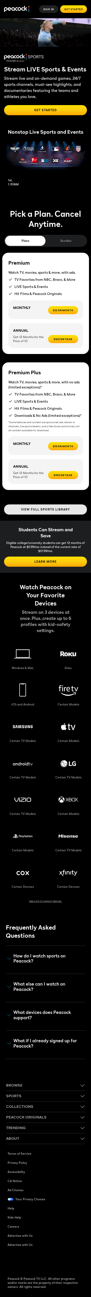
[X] (64, 1261)
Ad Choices (16, 1190)
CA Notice (15, 1181)
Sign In (48, 9)
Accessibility (16, 1172)
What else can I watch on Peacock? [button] (39, 986)
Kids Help (14, 1217)
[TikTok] (25, 1261)
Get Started (73, 9)
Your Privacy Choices (30, 1199)
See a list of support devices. (45, 900)
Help (11, 1208)
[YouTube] (38, 1261)
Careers (13, 1226)
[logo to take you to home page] (16, 9)
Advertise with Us (20, 1235)
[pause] (85, 24)
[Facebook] (12, 1261)
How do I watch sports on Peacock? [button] (39, 958)
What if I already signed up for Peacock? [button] (45, 1043)
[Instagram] (51, 1261)
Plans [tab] (25, 241)
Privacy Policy (17, 1163)
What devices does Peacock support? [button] (42, 1015)
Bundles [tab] (65, 241)
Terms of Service (19, 1153)
